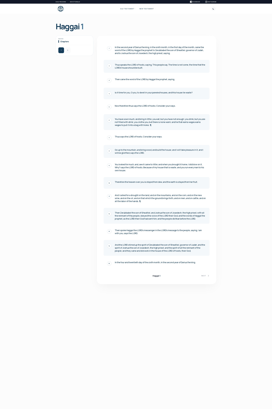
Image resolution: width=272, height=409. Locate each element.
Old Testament (127, 9)
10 (109, 183)
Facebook (196, 2)
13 (109, 231)
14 (109, 246)
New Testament (146, 9)
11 (109, 196)
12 (109, 214)
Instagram (212, 2)
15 (109, 263)
